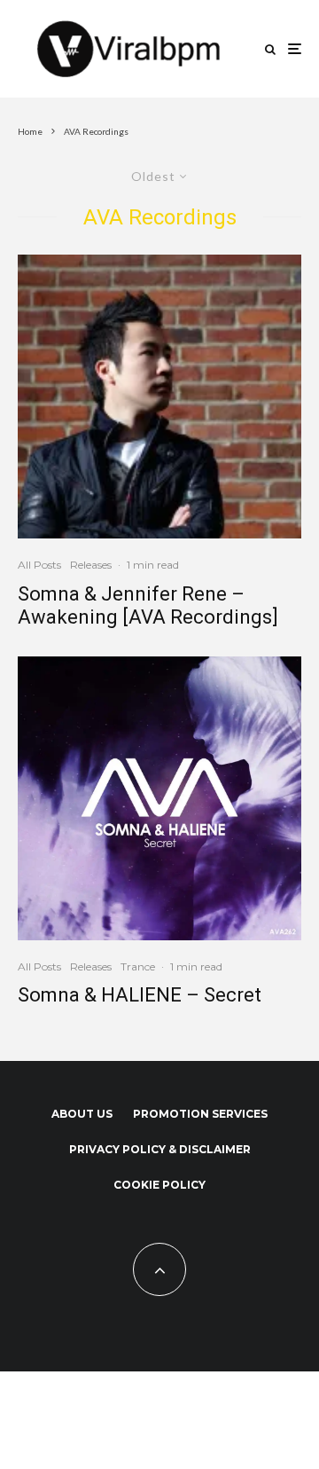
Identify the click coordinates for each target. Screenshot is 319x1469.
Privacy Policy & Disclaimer (160, 1149)
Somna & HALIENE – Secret (139, 995)
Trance (138, 966)
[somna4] (159, 396)
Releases (91, 564)
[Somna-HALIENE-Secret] (159, 798)
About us (82, 1113)
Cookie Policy (159, 1184)
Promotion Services (200, 1113)
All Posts (39, 564)
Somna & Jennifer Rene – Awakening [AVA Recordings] (148, 605)
